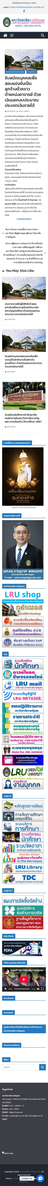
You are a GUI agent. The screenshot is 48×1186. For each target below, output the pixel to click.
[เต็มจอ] (42, 989)
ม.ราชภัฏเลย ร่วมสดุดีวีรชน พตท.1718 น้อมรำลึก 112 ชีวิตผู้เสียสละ (27, 7)
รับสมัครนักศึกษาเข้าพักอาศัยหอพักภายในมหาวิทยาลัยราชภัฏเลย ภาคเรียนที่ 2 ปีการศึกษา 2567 (23, 418)
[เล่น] (5, 989)
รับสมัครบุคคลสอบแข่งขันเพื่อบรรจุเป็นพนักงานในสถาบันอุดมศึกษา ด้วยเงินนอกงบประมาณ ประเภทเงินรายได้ (23, 361)
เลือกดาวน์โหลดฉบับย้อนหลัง (24, 507)
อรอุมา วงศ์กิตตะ (24, 111)
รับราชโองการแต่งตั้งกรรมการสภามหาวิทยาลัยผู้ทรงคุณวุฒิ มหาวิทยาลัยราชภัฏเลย (23, 233)
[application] (24, 979)
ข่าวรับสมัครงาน (31, 72)
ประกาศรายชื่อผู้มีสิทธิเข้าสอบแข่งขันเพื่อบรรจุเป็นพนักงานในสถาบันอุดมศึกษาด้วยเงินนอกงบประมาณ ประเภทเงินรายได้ (22, 309)
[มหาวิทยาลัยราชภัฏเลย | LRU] (5, 35)
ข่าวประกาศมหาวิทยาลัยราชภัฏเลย (15, 72)
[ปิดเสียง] (38, 989)
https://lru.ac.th (16, 1112)
